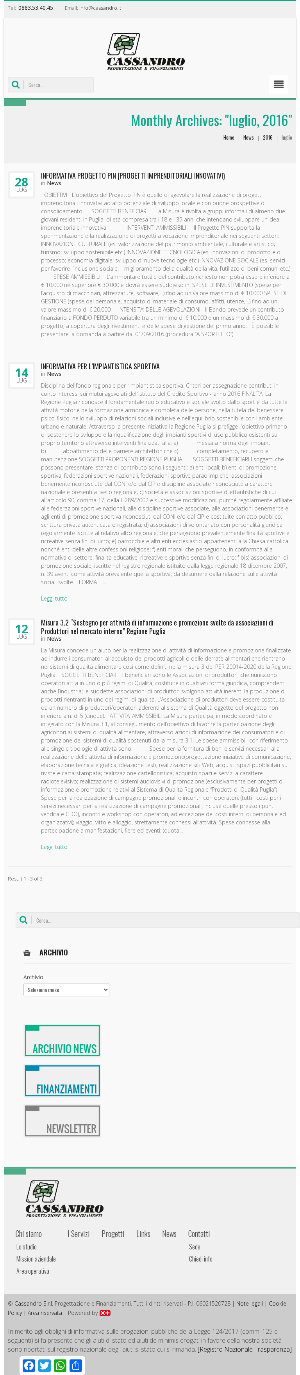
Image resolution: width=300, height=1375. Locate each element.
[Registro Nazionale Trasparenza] (245, 1349)
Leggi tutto (54, 598)
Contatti (199, 1233)
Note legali (249, 1303)
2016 (268, 137)
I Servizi (79, 1233)
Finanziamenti (62, 1081)
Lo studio (26, 1246)
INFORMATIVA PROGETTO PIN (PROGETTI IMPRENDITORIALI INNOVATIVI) (133, 175)
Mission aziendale (36, 1258)
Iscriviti (62, 1121)
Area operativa (32, 1271)
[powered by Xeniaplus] (105, 1313)
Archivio (33, 977)
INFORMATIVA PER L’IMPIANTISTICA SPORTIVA (100, 366)
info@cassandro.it (100, 7)
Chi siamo (29, 1233)
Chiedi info (200, 1258)
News (248, 137)
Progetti (113, 1233)
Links (143, 1233)
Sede (194, 1246)
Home (228, 137)
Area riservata (45, 1313)
